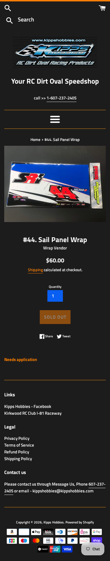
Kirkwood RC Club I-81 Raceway (32, 413)
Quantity (55, 286)
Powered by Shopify (79, 522)
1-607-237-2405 (61, 98)
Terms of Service (19, 445)
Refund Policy (16, 452)
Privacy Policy (16, 438)
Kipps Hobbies (53, 522)
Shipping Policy (18, 458)
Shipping (35, 270)
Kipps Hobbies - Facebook (27, 406)
